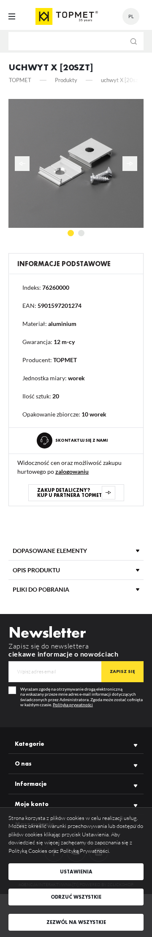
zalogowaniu (72, 471)
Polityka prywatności (73, 704)
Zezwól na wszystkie (76, 922)
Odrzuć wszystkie (76, 897)
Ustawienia (76, 871)
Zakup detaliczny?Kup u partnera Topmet (69, 493)
